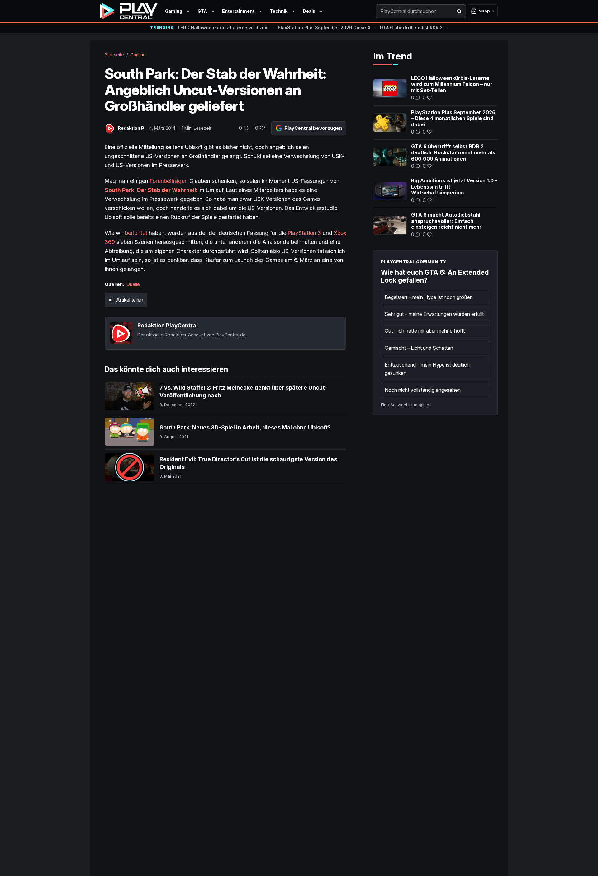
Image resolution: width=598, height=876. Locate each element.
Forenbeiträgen (169, 181)
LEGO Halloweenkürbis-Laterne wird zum (223, 27)
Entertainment (238, 11)
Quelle (133, 284)
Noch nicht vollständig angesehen (423, 390)
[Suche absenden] (459, 11)
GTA (202, 11)
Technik (278, 11)
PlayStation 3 (304, 233)
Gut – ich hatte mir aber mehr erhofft (425, 331)
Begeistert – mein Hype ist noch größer (428, 297)
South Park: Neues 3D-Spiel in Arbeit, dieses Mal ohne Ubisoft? (245, 427)
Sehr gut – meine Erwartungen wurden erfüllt (434, 314)
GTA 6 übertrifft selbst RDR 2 (411, 27)
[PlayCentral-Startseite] (129, 11)
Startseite (114, 54)
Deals (309, 11)
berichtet (136, 233)
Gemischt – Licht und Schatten (419, 348)
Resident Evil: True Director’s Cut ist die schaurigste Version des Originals (248, 463)
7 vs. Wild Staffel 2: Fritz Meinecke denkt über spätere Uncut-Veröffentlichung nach (243, 391)
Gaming (173, 11)
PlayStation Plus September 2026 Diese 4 (324, 27)
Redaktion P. (131, 128)
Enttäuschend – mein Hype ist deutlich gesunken (427, 369)
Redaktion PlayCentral (167, 325)
